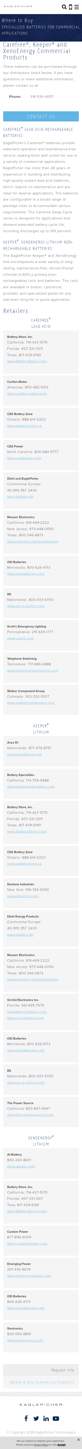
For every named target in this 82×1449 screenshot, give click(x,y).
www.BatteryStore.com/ (27, 361)
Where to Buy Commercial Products (42, 1382)
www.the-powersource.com (30, 1115)
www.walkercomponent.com (31, 703)
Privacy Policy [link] (41, 1444)
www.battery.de (20, 497)
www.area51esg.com (24, 754)
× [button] (78, 1440)
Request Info (63, 1370)
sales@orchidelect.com (27, 1012)
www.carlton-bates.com (27, 394)
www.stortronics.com (25, 1340)
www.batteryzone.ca (24, 426)
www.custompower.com (27, 1243)
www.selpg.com (20, 638)
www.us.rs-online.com (26, 606)
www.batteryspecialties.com (31, 787)
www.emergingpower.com (29, 1276)
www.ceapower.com (24, 458)
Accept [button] (61, 1444)
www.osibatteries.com (26, 574)
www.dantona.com (22, 896)
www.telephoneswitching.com (32, 670)
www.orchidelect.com (25, 1018)
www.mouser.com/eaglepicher (33, 541)
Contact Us (41, 116)
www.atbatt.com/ (21, 1166)
